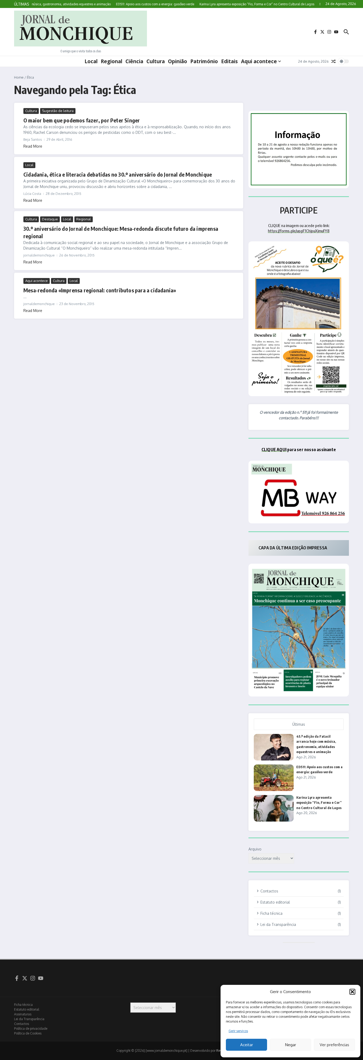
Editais (229, 61)
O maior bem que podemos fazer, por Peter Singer (81, 120)
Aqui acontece (259, 61)
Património (204, 61)
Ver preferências (334, 1044)
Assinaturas (22, 1014)
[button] (352, 991)
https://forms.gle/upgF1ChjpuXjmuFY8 (299, 230)
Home (19, 77)
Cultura (155, 61)
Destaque (50, 219)
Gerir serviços (238, 1031)
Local (91, 61)
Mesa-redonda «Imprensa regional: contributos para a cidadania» (99, 290)
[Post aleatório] (333, 61)
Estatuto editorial (26, 1009)
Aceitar (246, 1044)
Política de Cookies (27, 1033)
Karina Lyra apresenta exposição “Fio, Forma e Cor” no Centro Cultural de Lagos (319, 802)
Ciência (134, 61)
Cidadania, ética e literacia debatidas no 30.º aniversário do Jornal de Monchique (117, 174)
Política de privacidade (30, 1029)
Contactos (21, 1024)
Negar (290, 1044)
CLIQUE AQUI (273, 449)
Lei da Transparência (29, 1019)
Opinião (177, 61)
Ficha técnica (23, 1005)
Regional (111, 61)
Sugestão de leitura (58, 111)
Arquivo (254, 849)
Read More (32, 146)
